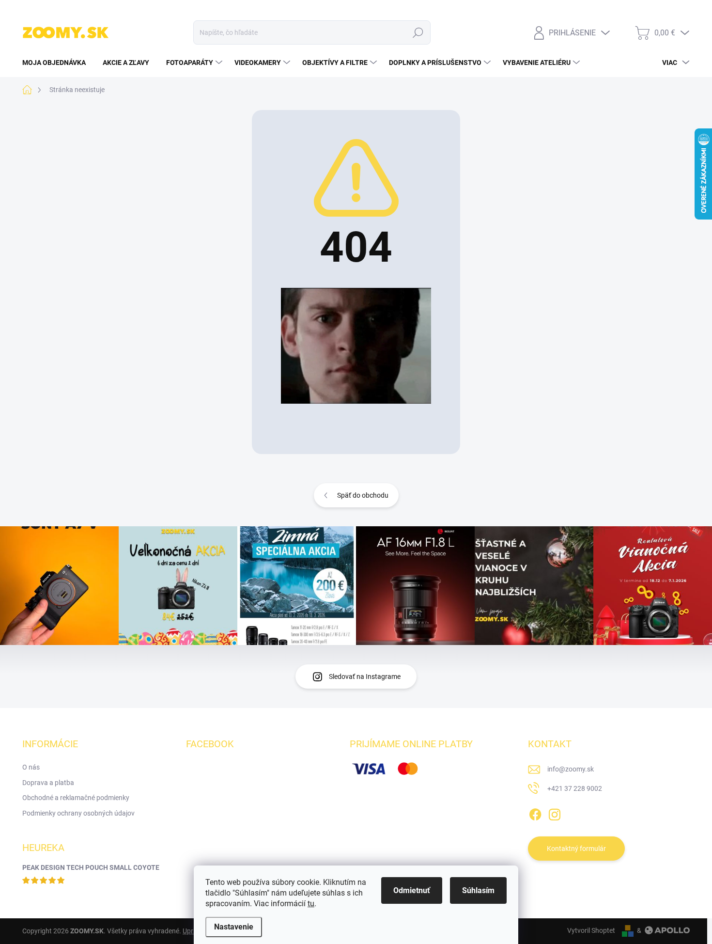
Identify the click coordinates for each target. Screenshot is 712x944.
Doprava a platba (48, 783)
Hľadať (418, 32)
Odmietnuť (411, 890)
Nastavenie (233, 926)
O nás (31, 767)
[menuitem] (57, 62)
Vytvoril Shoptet (591, 930)
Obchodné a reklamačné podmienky (75, 798)
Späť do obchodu (362, 495)
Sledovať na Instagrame (365, 676)
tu (311, 903)
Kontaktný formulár (576, 848)
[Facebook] (535, 812)
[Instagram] (554, 812)
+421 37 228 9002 (574, 788)
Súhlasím (478, 890)
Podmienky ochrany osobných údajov (78, 813)
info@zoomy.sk (570, 769)
